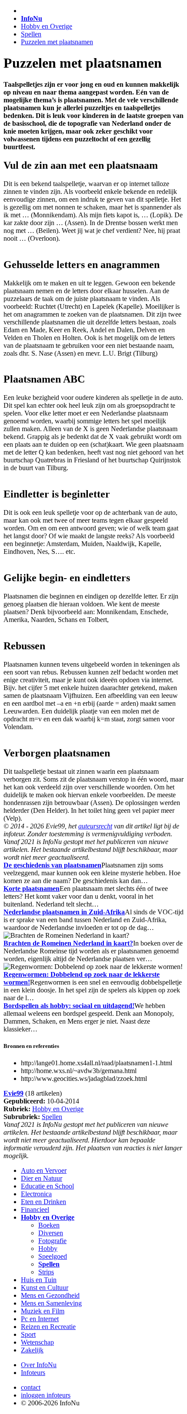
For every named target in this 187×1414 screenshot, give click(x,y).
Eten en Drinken (43, 1201)
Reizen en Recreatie (48, 1326)
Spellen (31, 34)
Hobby (47, 1248)
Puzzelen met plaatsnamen (57, 42)
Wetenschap (37, 1342)
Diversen (50, 1233)
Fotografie (52, 1240)
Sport (28, 1334)
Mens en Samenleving (51, 1303)
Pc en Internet (40, 1318)
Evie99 (13, 1093)
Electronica (36, 1194)
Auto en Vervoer (44, 1170)
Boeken (49, 1225)
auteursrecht (95, 826)
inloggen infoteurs (45, 1395)
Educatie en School (47, 1186)
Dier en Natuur (41, 1178)
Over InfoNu (39, 1364)
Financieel (35, 1209)
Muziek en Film (42, 1311)
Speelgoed (52, 1256)
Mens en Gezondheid (50, 1295)
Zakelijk (32, 1350)
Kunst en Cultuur (44, 1287)
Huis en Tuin (39, 1279)
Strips (46, 1272)
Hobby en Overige (46, 26)
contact (30, 1387)
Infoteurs (33, 1372)
